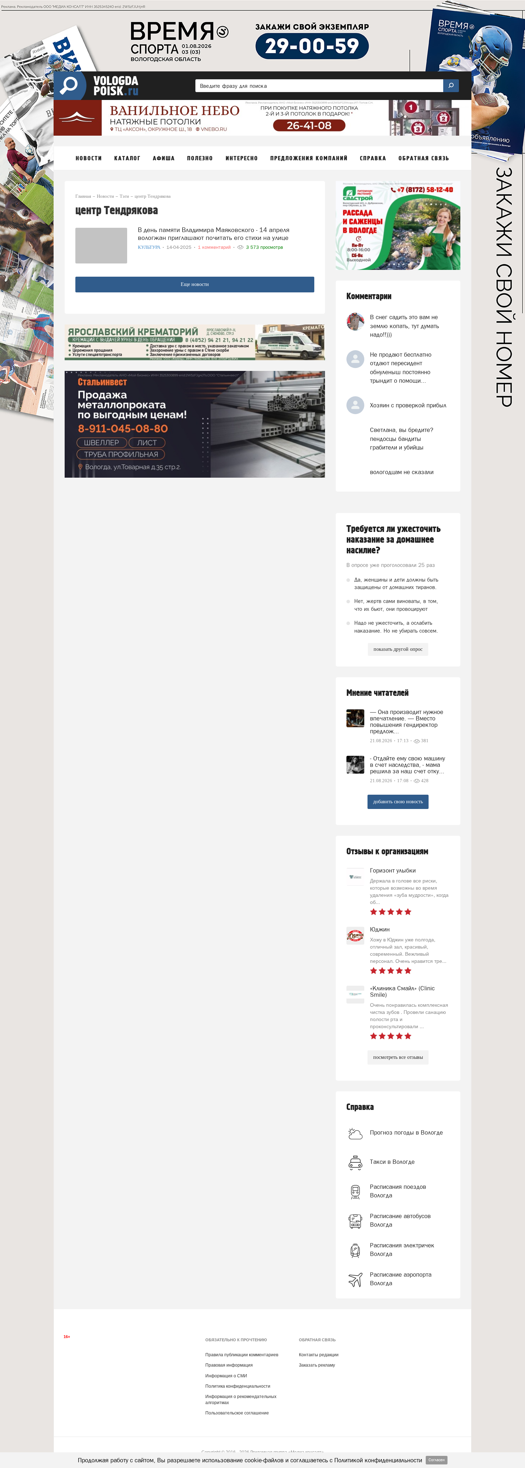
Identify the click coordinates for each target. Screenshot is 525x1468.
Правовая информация (229, 1365)
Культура (149, 247)
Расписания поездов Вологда (398, 1191)
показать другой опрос (398, 649)
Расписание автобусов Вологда (400, 1220)
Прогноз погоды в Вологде (406, 1132)
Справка (360, 1107)
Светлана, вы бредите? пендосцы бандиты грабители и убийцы (401, 438)
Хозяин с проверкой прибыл (408, 405)
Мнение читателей (377, 693)
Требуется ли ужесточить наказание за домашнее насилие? (393, 540)
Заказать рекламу (317, 1365)
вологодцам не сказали (402, 472)
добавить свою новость (398, 801)
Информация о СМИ (226, 1375)
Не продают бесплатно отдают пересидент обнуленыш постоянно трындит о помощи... (400, 367)
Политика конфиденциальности (237, 1386)
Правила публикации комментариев (241, 1354)
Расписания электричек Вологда (402, 1249)
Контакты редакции (319, 1354)
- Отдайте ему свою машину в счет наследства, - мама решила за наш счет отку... (407, 764)
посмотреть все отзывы (398, 1057)
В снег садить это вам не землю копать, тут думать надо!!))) (404, 325)
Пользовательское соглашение (237, 1413)
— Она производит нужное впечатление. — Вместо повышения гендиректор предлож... (406, 721)
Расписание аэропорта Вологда (400, 1279)
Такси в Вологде (392, 1161)
